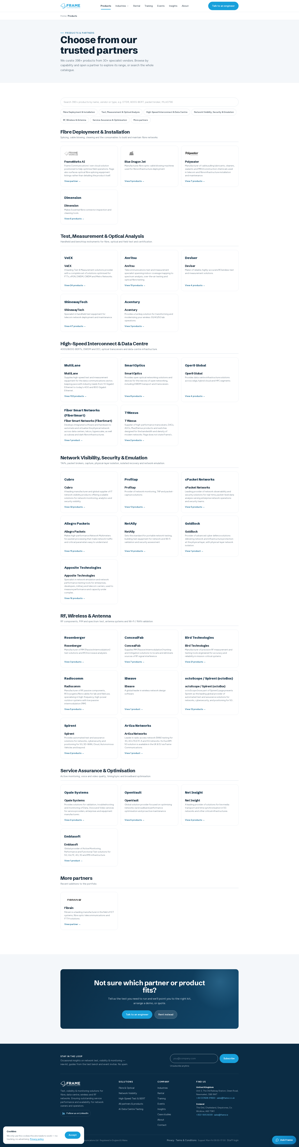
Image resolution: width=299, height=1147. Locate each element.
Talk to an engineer (223, 5)
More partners (140, 120)
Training (149, 5)
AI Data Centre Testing (131, 1109)
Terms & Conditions (186, 1140)
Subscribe (229, 1058)
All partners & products (131, 1103)
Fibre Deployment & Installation (79, 112)
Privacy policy (37, 1139)
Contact (161, 1125)
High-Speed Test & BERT (132, 1098)
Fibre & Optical (126, 1088)
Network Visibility (128, 1093)
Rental (136, 5)
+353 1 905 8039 (204, 1114)
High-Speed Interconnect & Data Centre (166, 112)
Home (63, 16)
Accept (73, 1135)
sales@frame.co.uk (226, 1098)
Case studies (164, 1114)
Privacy (170, 1140)
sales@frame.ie (221, 1114)
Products (106, 5)
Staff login (233, 1140)
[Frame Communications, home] (70, 6)
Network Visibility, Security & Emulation (214, 112)
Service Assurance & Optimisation (110, 120)
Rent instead (165, 1014)
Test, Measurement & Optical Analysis (120, 112)
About (185, 5)
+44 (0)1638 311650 (205, 1098)
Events (161, 5)
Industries (120, 5)
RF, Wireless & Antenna (74, 120)
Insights (173, 5)
